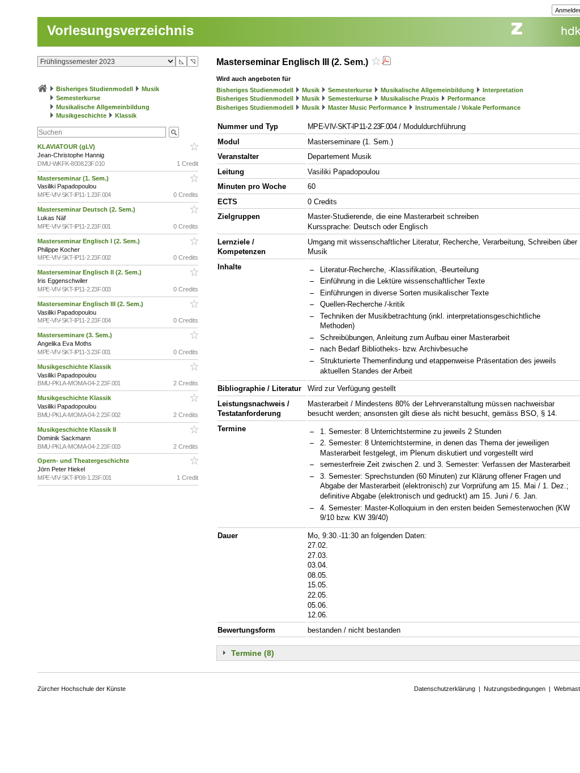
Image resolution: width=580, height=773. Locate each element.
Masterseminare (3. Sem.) (75, 335)
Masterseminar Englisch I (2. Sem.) (89, 241)
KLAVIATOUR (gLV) (67, 146)
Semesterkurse (78, 98)
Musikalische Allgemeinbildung (103, 107)
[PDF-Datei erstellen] (386, 62)
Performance (466, 98)
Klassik (126, 115)
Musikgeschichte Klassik (75, 366)
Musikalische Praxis (410, 98)
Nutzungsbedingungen (514, 688)
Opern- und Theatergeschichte (84, 460)
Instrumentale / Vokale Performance (468, 107)
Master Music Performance (367, 107)
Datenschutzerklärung (444, 688)
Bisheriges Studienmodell (94, 88)
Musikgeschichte (81, 115)
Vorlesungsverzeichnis (120, 30)
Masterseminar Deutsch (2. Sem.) (87, 209)
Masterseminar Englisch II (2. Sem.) (90, 272)
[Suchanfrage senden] (174, 132)
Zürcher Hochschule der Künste (81, 688)
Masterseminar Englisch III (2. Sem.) (91, 303)
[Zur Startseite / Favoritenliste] (42, 88)
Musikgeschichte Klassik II (77, 429)
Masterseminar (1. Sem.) (73, 178)
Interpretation (503, 90)
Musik (150, 88)
